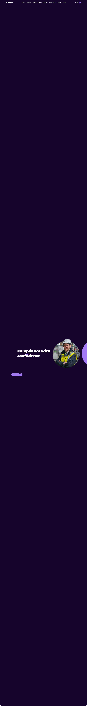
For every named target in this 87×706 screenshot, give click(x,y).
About (23, 2)
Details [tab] (43, 348)
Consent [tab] (28, 348)
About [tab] (58, 348)
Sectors (39, 2)
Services (34, 2)
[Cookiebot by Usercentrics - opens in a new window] (60, 345)
